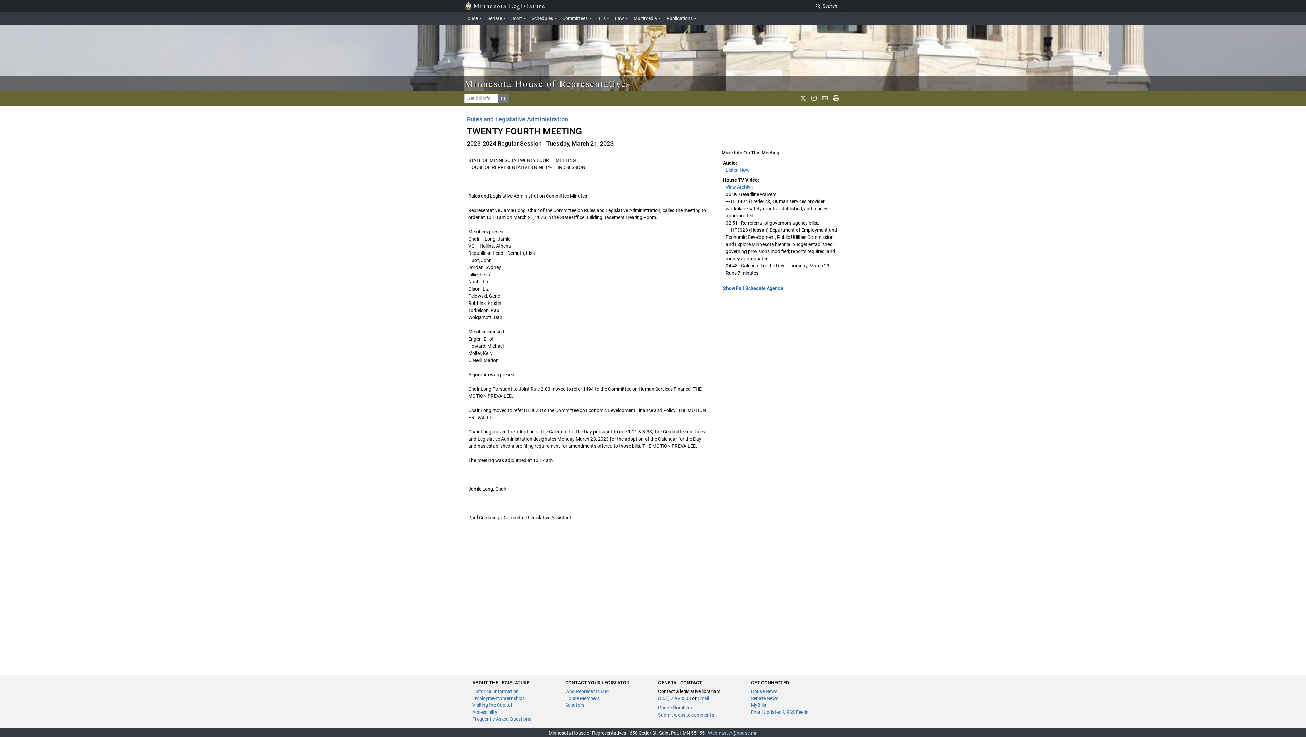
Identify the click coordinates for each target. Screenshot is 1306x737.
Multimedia (645, 18)
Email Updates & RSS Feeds (779, 712)
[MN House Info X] (803, 98)
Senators (574, 705)
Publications (680, 18)
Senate (494, 18)
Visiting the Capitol (492, 705)
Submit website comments (686, 715)
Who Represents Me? (587, 691)
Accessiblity (484, 712)
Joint (516, 18)
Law (619, 18)
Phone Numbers (675, 707)
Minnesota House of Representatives (548, 83)
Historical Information (495, 691)
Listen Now (738, 170)
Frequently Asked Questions (501, 719)
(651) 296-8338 (674, 698)
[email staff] (825, 98)
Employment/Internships (498, 698)
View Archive (739, 187)
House (471, 18)
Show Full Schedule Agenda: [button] (754, 288)
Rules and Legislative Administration (517, 119)
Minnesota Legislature (510, 6)
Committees (575, 18)
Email (703, 698)
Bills (601, 18)
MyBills (758, 705)
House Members (582, 698)
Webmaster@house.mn (733, 733)
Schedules (542, 18)
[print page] (836, 98)
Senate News (764, 698)
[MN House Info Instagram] (814, 98)
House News (764, 691)
